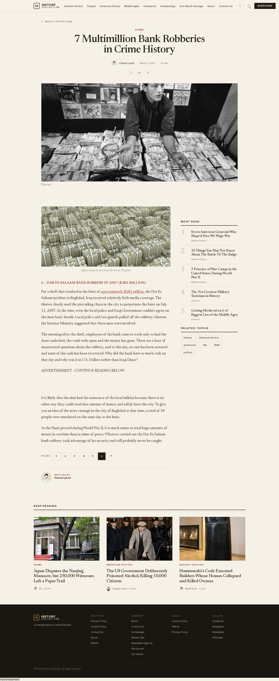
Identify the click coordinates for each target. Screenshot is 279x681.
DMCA (94, 643)
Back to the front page (57, 21)
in (139, 72)
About (211, 6)
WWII (217, 345)
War (205, 345)
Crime (139, 29)
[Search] (249, 6)
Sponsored (137, 648)
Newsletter (218, 632)
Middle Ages (132, 6)
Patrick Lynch (126, 63)
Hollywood (149, 6)
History (188, 338)
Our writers (137, 654)
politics (188, 352)
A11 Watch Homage (191, 6)
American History (110, 6)
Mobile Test (137, 637)
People (91, 6)
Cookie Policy (98, 626)
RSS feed (217, 637)
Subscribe (265, 6)
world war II (190, 345)
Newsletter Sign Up (142, 643)
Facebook (218, 621)
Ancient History (73, 6)
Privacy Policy (99, 621)
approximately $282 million (122, 292)
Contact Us (226, 6)
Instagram (218, 626)
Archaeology (168, 6)
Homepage (137, 632)
